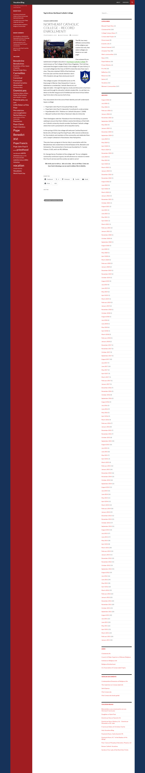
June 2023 (105, 157)
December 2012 (106, 558)
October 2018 (106, 313)
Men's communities (107, 54)
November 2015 (106, 434)
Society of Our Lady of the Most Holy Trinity (115, 750)
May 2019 (105, 292)
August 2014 (105, 487)
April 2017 (105, 373)
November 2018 (106, 309)
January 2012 (106, 597)
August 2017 (105, 359)
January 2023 (106, 171)
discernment (17, 85)
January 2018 (106, 341)
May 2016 (105, 412)
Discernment (105, 40)
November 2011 (106, 604)
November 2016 (106, 391)
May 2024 (105, 142)
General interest (106, 47)
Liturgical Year (106, 51)
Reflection (105, 72)
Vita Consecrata (106, 692)
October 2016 (106, 395)
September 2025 (107, 121)
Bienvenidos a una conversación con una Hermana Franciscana (114, 710)
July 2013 (104, 533)
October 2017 (106, 352)
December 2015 (106, 430)
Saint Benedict (17, 153)
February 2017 (106, 380)
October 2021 (106, 203)
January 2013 (106, 555)
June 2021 (105, 213)
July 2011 (104, 619)
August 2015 (105, 444)
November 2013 (106, 519)
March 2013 (105, 547)
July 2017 (104, 363)
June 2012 (105, 579)
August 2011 (105, 615)
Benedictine (18, 61)
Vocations (105, 83)
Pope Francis (20, 143)
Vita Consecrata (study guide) (110, 695)
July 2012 (104, 576)
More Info (126, 2)
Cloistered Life (106, 653)
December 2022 (106, 174)
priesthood (22, 149)
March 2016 (105, 420)
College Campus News (51, 21)
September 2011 (107, 611)
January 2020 (106, 267)
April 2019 (105, 295)
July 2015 (104, 448)
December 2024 (106, 132)
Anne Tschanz (63, 35)
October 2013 (106, 523)
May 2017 (105, 370)
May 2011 (105, 626)
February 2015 (106, 466)
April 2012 (105, 587)
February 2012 (106, 594)
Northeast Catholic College (76, 62)
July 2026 (104, 103)
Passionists (17, 121)
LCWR (26, 100)
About (118, 2)
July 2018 (104, 320)
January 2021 (106, 231)
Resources (105, 76)
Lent (14, 102)
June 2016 (105, 409)
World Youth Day (19, 173)
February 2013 (106, 551)
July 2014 (104, 491)
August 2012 (105, 572)
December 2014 (106, 473)
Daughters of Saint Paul (109, 714)
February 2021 (106, 228)
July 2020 (104, 249)
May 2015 (105, 455)
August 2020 (105, 245)
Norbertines (17, 115)
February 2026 (106, 110)
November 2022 (106, 178)
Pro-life (104, 68)
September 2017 (107, 356)
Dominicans (19, 90)
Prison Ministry (106, 65)
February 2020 (106, 263)
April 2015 (105, 459)
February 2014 (106, 508)
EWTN (15, 97)
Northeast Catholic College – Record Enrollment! (61, 27)
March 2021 (105, 224)
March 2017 (105, 377)
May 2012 (105, 583)
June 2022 (105, 185)
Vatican (22, 160)
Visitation (16, 162)
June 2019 (105, 288)
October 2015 (106, 437)
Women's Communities (109, 86)
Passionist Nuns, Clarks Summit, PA (112, 734)
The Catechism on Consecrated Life (112, 685)
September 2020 (107, 242)
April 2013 (105, 544)
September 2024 (107, 135)
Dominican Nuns (18, 87)
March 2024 (105, 149)
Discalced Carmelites (20, 83)
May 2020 (105, 252)
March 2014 (105, 505)
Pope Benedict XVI (18, 135)
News (103, 58)
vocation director (17, 168)
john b (15, 48)
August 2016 (105, 402)
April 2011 (105, 629)
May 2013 (105, 540)
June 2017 (105, 366)
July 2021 (104, 210)
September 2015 (107, 441)
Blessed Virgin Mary (108, 26)
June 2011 (105, 622)
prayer (14, 150)
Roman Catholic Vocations (110, 746)
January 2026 (106, 114)
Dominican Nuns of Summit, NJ (111, 718)
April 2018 (105, 331)
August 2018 (105, 316)
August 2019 (105, 281)
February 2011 (106, 636)
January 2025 (106, 128)
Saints (103, 79)
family (18, 97)
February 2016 (106, 423)
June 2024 (105, 139)
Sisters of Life (23, 155)
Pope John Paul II (20, 146)
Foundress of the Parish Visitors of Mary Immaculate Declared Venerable (20, 16)
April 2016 (105, 416)
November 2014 (106, 476)
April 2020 (105, 256)
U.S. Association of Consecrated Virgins (114, 668)
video (26, 160)
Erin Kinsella (16, 36)
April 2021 (105, 221)
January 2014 (106, 512)
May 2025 (105, 125)
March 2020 (105, 260)
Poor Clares (18, 124)
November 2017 (106, 348)
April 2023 (105, 164)
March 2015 (105, 462)
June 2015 (105, 451)
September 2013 (107, 526)
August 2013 (105, 530)
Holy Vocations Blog (108, 730)
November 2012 (106, 562)
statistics (16, 160)
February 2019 (106, 302)
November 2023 (106, 153)
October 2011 (106, 608)
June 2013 (105, 537)
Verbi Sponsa (105, 688)
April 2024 (105, 146)
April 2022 (105, 189)
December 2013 (106, 515)
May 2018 (105, 327)
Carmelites (19, 73)
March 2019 (105, 299)
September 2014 (107, 483)
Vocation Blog (18, 2)
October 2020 (106, 238)
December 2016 (106, 388)
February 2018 (106, 338)
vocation (18, 165)
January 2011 (106, 640)
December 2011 (106, 601)
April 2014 (105, 501)
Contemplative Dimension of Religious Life (115, 681)
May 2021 (105, 217)
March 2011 (105, 633)
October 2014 (106, 480)
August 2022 (105, 181)
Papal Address (106, 61)
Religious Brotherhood (108, 664)
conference (16, 76)
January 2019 (106, 306)
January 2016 (106, 427)
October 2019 (106, 277)
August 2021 (105, 206)
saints (23, 153)
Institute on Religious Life (109, 660)
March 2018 (105, 334)
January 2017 (106, 384)
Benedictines (18, 64)
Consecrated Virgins (108, 36)
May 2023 (105, 160)
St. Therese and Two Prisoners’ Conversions (20, 44)
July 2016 (104, 405)
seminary (16, 155)
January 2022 (106, 196)
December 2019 (106, 270)
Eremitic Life (105, 44)
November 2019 (106, 274)
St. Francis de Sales (18, 157)
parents (24, 115)
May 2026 (105, 107)
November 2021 (106, 199)
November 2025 (106, 117)
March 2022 (105, 192)
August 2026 (105, 100)
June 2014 (105, 494)
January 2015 (106, 469)
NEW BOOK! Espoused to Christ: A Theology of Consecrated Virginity (21, 38)
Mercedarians (18, 110)
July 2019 (104, 284)
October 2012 (106, 565)
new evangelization (19, 113)
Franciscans (18, 100)
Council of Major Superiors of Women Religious (116, 657)
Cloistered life (106, 29)
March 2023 (105, 167)
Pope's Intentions (19, 127)
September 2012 (107, 569)
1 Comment (74, 35)
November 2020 (106, 235)
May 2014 (105, 498)
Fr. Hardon (23, 97)
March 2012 (105, 590)
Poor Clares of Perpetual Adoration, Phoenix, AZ (116, 743)
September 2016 (107, 398)
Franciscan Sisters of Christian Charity (113, 727)
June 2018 (105, 324)
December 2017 (106, 345)
